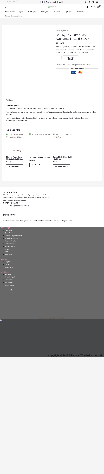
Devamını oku (14, 166)
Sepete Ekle (70, 58)
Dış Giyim (56, 12)
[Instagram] (85, 2)
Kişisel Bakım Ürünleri (13, 16)
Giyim (21, 12)
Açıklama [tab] (9, 100)
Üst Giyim (32, 12)
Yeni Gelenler (10, 12)
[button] (11, 2)
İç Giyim (69, 12)
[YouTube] (97, 2)
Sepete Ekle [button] (38, 165)
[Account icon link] (87, 7)
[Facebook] (89, 2)
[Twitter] (93, 2)
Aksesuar (80, 12)
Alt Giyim (44, 12)
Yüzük (65, 31)
